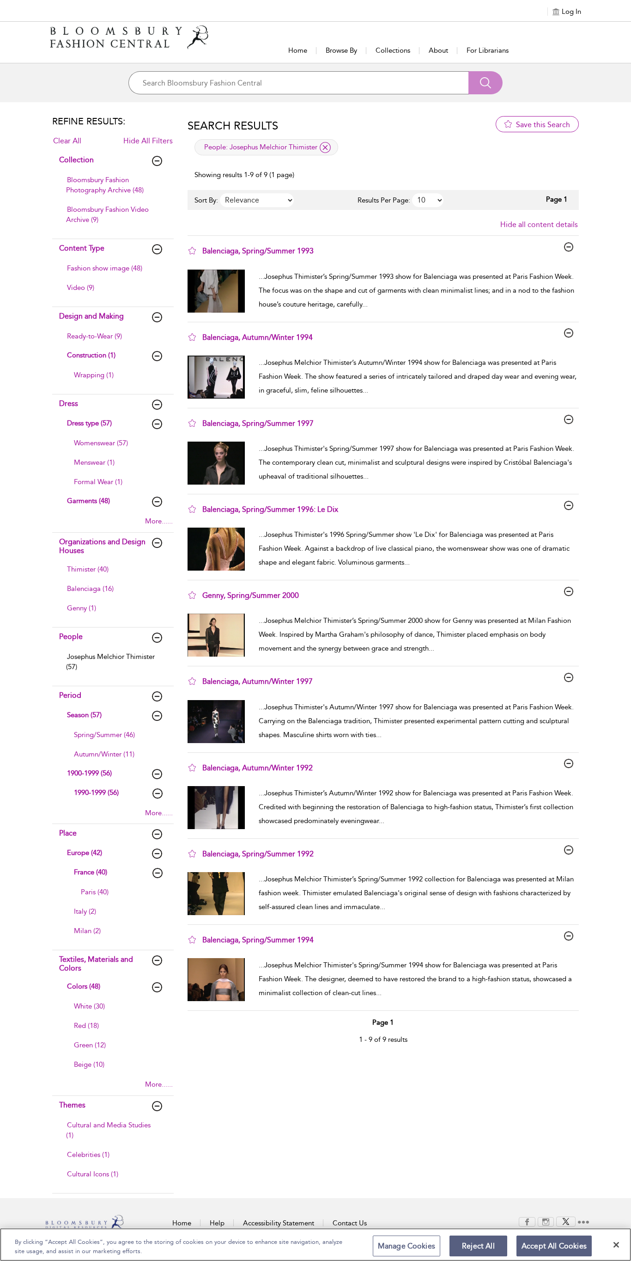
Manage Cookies (406, 1246)
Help (217, 1223)
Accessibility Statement (278, 1223)
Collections (393, 50)
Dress (68, 403)
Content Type (81, 248)
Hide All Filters (148, 140)
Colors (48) (83, 986)
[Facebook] (527, 1221)
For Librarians (488, 50)
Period (70, 695)
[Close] (616, 1245)
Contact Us (350, 1223)
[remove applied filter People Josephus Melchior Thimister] (325, 147)
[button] (192, 250)
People (71, 636)
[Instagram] (545, 1221)
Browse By (341, 50)
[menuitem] (112, 189)
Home (297, 50)
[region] (315, 1244)
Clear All (67, 140)
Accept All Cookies (554, 1246)
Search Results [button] (233, 125)
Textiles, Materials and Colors (96, 963)
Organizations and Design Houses (102, 546)
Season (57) (84, 715)
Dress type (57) (89, 423)
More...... (159, 521)
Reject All (478, 1246)
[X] (566, 1221)
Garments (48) (88, 501)
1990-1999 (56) (96, 792)
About (438, 50)
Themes (72, 1105)
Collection (76, 159)
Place (68, 833)
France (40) (90, 872)
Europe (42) (84, 853)
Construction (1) (91, 355)
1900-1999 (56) (89, 773)
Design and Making (91, 316)
